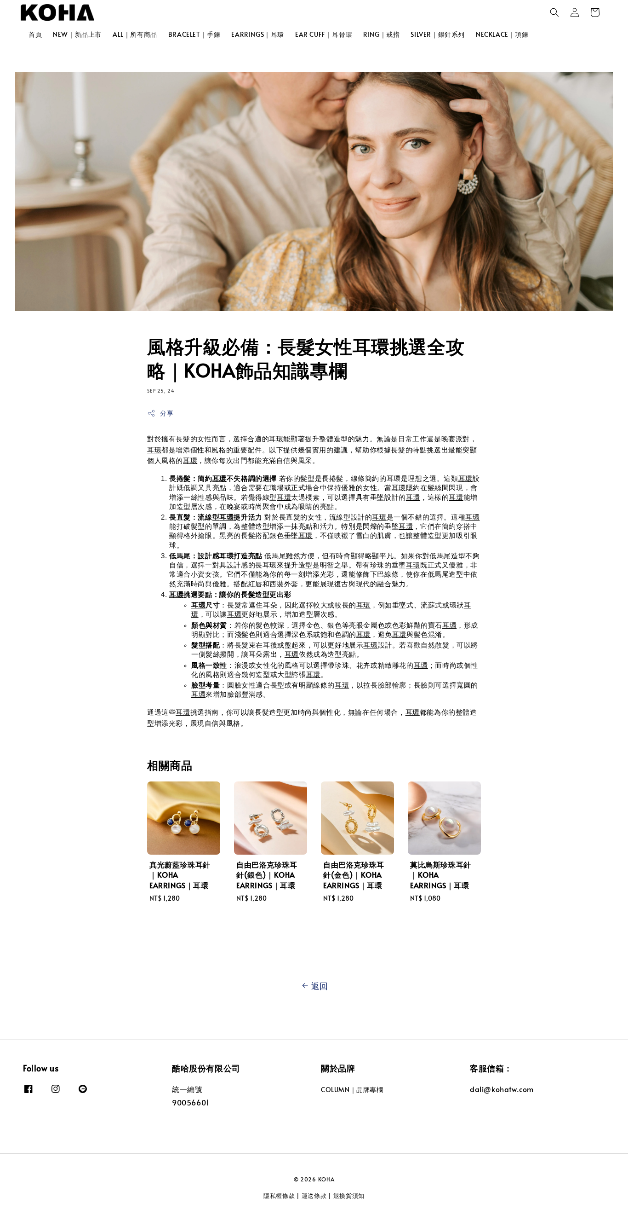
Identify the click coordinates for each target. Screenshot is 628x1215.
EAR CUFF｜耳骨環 (323, 34)
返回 (319, 985)
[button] (554, 12)
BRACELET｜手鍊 (194, 34)
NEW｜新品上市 (77, 34)
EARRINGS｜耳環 (257, 34)
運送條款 (314, 1196)
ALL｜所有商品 (135, 34)
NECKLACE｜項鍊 (502, 34)
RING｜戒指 (381, 34)
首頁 (35, 34)
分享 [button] (166, 413)
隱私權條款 (279, 1196)
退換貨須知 (349, 1196)
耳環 (276, 439)
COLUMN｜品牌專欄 (352, 1090)
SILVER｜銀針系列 (438, 34)
